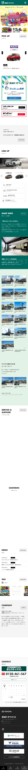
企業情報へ (24, 607)
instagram (3, 729)
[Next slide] (25, 52)
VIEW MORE (23, 36)
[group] (14, 19)
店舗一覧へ (24, 213)
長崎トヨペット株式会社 (9, 717)
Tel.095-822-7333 (6, 723)
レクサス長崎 (14, 751)
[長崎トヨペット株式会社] (7, 2)
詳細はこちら (14, 679)
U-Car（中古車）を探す (6, 393)
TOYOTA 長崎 (7, 711)
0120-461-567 (7, 721)
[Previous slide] (2, 52)
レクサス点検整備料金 (14, 757)
